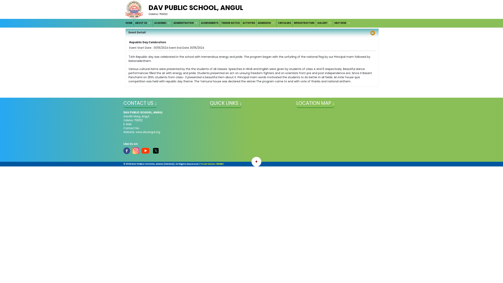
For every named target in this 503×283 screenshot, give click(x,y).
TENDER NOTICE (230, 23)
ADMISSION (264, 23)
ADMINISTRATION (183, 23)
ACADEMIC (160, 23)
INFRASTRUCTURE (304, 23)
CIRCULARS (284, 23)
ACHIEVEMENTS (209, 23)
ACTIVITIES (249, 23)
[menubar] (238, 23)
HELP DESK (340, 23)
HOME (129, 23)
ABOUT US (141, 23)
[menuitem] (129, 23)
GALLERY (322, 23)
